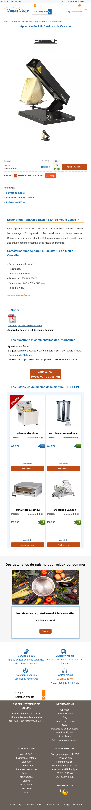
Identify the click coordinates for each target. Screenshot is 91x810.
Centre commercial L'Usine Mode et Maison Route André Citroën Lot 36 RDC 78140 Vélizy (26, 717)
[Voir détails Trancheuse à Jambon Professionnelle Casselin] (63, 489)
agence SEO (36, 804)
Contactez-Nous (65, 713)
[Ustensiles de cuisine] (16, 12)
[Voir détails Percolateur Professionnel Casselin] (63, 413)
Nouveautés (26, 777)
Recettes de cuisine (26, 769)
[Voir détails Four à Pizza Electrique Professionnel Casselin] (27, 489)
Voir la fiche (27, 463)
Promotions (26, 784)
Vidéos (26, 780)
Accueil (6, 21)
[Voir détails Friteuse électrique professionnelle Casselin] (27, 413)
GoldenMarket (50, 804)
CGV (64, 725)
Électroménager (15, 21)
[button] (50, 11)
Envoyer (45, 631)
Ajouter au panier (28, 545)
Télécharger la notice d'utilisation (25, 325)
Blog (64, 717)
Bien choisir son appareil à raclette (19, 295)
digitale (21, 804)
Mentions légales (65, 732)
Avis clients (65, 736)
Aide (26, 792)
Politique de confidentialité (64, 728)
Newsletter (26, 788)
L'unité (7, 165)
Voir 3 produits (64, 468)
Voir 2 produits (28, 468)
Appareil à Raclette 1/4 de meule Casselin (48, 21)
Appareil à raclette (27, 21)
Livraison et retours (26, 758)
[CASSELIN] (45, 52)
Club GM (26, 761)
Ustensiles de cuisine (65, 721)
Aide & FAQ (26, 754)
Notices (26, 773)
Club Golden (26, 765)
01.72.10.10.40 (65, 773)
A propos (64, 709)
